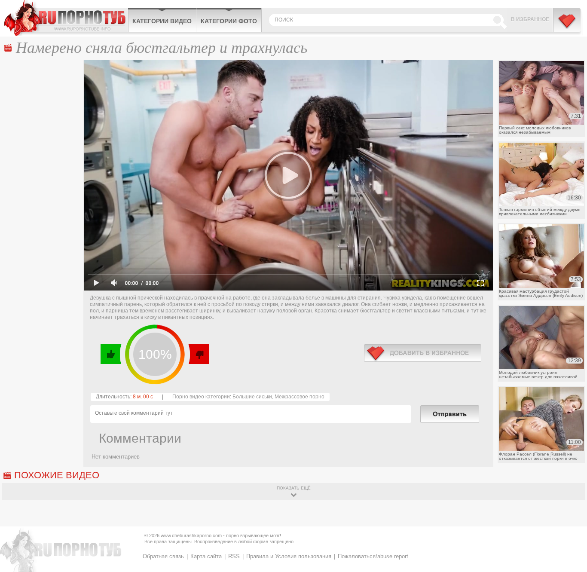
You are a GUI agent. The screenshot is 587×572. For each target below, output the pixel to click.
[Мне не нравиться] (198, 354)
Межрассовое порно (299, 397)
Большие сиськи (252, 397)
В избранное (530, 19)
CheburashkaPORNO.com (66, 18)
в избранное (422, 353)
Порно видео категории (201, 397)
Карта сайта (206, 556)
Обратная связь (163, 556)
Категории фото (229, 21)
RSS (234, 556)
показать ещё (294, 488)
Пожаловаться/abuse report (373, 556)
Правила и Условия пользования (288, 556)
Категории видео (162, 21)
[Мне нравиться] (111, 354)
